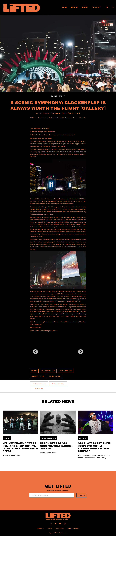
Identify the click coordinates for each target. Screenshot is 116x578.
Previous (33, 350)
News (64, 7)
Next (78, 350)
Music (85, 7)
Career (49, 528)
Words (74, 7)
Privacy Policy (60, 528)
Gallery (96, 7)
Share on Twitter (59, 383)
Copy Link (40, 388)
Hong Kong (42, 141)
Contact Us (40, 528)
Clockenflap (44, 128)
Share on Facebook (40, 383)
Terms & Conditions (73, 528)
